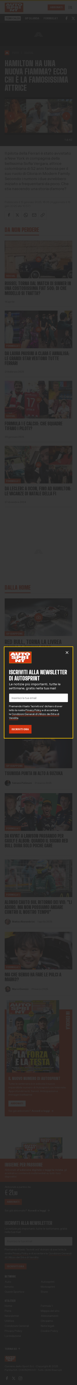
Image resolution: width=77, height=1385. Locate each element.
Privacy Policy (33, 710)
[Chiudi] (67, 652)
